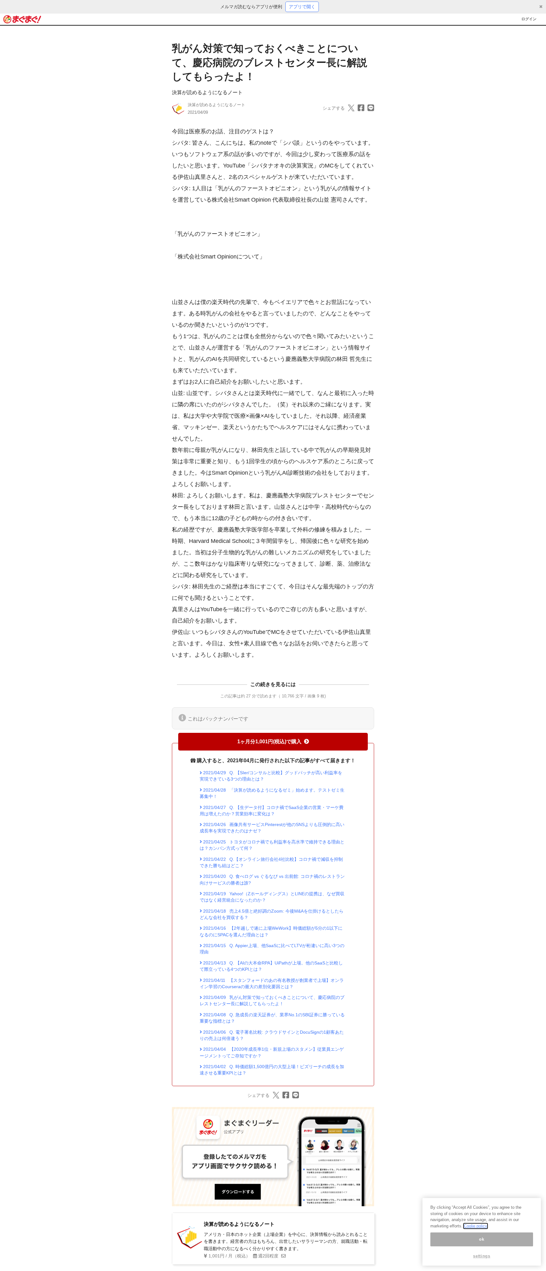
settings (481, 1256)
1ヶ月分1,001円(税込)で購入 (269, 741)
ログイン (529, 19)
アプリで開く (302, 6)
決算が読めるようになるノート (207, 92)
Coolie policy (475, 1226)
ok (481, 1239)
